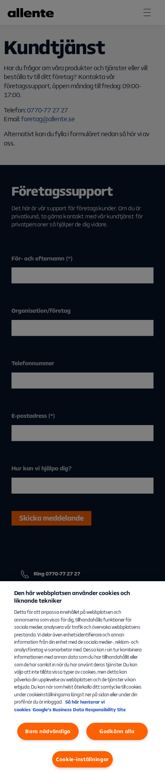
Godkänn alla (117, 731)
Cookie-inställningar (82, 759)
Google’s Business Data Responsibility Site (79, 709)
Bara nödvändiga (48, 731)
